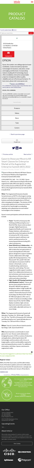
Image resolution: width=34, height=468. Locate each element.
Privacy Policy (15, 375)
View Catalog (17, 443)
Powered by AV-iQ (25, 374)
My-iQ (14, 30)
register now (4, 372)
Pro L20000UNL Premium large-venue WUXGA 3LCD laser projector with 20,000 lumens (17, 86)
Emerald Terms (7, 374)
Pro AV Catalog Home (5, 30)
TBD (3, 427)
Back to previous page (18, 134)
